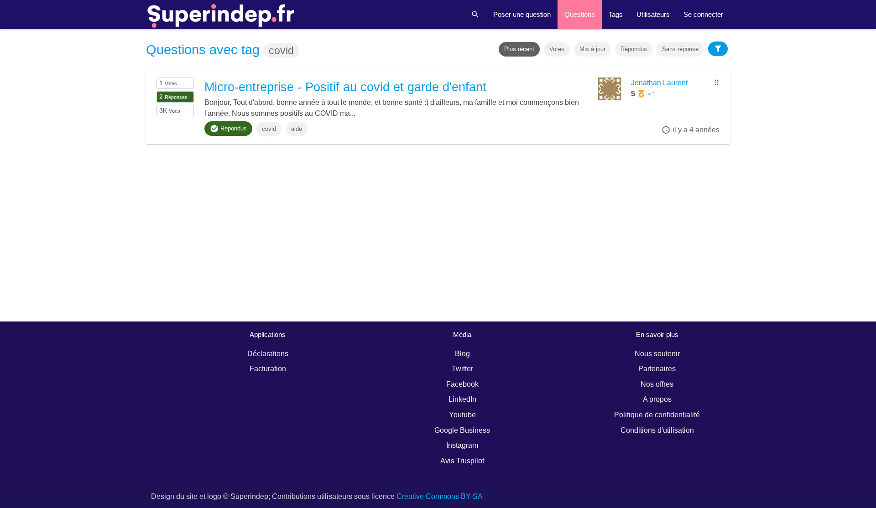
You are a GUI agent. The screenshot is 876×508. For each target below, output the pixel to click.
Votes (556, 49)
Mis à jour (592, 49)
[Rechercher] (475, 14)
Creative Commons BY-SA (439, 496)
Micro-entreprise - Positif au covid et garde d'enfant (345, 87)
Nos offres (657, 384)
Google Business (462, 430)
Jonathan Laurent (659, 83)
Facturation (268, 369)
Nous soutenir (657, 354)
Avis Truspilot (462, 461)
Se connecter (703, 14)
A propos (657, 399)
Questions (579, 14)
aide (296, 128)
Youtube (462, 415)
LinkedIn (462, 399)
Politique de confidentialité (657, 415)
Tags (616, 14)
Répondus (633, 49)
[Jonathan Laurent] (609, 98)
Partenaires (657, 369)
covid (269, 128)
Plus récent (519, 49)
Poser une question (522, 14)
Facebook (462, 384)
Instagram (462, 445)
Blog (462, 354)
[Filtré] (718, 48)
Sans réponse (680, 49)
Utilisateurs (653, 14)
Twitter (462, 369)
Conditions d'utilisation (657, 430)
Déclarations (267, 354)
